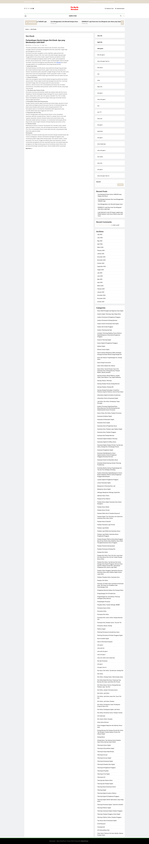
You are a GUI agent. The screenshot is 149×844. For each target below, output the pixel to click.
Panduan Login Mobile (103, 528)
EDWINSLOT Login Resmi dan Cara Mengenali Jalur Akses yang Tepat (96, 1)
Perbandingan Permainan (103, 601)
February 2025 (101, 289)
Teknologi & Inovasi (102, 755)
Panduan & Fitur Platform (103, 498)
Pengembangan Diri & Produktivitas (106, 593)
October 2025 (100, 263)
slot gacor (100, 93)
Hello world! (116, 225)
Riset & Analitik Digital (103, 638)
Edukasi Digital (101, 346)
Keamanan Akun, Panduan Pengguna (106, 432)
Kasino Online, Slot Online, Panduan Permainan (109, 413)
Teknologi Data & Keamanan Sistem (106, 787)
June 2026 (100, 237)
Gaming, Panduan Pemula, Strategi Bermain (108, 383)
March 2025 (100, 285)
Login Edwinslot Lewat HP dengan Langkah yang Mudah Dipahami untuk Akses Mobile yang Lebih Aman (110, 214)
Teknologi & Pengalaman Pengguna (106, 767)
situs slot (99, 118)
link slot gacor (101, 55)
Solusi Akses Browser (103, 722)
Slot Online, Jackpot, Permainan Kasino (107, 690)
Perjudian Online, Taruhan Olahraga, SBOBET (108, 604)
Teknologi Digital (101, 790)
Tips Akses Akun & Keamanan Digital (106, 820)
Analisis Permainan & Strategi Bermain (107, 320)
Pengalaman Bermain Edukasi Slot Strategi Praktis (110, 590)
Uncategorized (101, 827)
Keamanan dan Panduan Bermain (105, 435)
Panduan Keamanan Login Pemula (106, 524)
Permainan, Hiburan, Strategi (104, 625)
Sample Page (73, 16)
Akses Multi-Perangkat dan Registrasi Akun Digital (110, 311)
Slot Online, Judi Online (103, 693)
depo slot (99, 86)
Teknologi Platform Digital (104, 807)
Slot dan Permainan (102, 661)
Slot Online (100, 673)
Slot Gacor (100, 67)
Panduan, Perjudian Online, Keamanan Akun (108, 577)
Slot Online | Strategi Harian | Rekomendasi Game (110, 677)
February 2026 (101, 250)
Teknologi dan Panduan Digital (105, 783)
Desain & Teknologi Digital (104, 340)
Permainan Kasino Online (103, 608)
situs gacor (100, 645)
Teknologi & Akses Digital (104, 745)
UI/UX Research (101, 823)
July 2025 (99, 273)
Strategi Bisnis (101, 737)
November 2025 (101, 260)
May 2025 (99, 279)
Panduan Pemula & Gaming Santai (106, 546)
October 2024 (100, 301)
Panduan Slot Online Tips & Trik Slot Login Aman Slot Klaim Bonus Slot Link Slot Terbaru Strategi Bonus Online (109, 557)
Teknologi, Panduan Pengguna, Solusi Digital (108, 814)
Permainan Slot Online (103, 614)
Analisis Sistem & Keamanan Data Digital (108, 323)
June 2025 (100, 276)
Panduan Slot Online (102, 552)
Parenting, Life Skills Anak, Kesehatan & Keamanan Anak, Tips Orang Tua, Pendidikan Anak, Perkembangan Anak (110, 585)
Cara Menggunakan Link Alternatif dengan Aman (110, 204)
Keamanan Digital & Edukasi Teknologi (107, 438)
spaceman (100, 131)
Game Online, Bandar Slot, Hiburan (106, 365)
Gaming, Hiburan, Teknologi (104, 380)
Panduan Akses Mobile (103, 507)
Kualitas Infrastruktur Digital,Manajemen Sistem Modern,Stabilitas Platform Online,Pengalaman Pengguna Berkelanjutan (109, 474)
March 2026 (100, 247)
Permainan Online (101, 611)
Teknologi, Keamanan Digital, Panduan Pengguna (109, 811)
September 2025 (101, 266)
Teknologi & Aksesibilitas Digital (105, 748)
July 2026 (99, 234)
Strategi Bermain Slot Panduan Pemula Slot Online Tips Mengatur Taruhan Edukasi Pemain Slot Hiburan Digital (110, 732)
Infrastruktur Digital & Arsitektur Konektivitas (109, 395)
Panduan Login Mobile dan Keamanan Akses (108, 531)
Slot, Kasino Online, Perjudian (104, 719)
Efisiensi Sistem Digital (103, 349)
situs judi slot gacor (102, 651)
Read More (28, 148)
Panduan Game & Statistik (104, 521)
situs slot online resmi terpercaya (106, 657)
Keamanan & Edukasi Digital (104, 416)
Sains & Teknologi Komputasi (105, 641)
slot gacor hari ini (101, 667)
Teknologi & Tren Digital (103, 774)
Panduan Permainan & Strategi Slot (106, 549)
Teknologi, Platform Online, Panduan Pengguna (109, 817)
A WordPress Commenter (104, 225)
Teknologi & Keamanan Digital (105, 761)
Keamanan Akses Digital (103, 422)
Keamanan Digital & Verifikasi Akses (106, 442)
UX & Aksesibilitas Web (103, 830)
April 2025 (100, 282)
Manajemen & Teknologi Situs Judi (106, 486)
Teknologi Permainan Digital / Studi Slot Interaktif (110, 804)
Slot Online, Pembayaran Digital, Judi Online (108, 709)
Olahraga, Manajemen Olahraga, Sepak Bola (108, 492)
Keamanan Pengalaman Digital (105, 450)
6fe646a (29, 45)
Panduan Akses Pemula (103, 510)
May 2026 (99, 241)
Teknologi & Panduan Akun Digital (106, 764)
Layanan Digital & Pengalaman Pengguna (107, 479)
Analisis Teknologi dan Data (104, 330)
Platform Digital (101, 629)
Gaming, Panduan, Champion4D (105, 387)
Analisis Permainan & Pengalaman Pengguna (108, 317)
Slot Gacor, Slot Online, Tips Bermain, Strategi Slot (110, 670)
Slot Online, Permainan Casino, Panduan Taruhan (109, 712)
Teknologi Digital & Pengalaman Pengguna (108, 796)
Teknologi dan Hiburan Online (105, 780)
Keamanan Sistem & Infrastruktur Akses (107, 460)
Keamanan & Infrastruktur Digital (105, 419)
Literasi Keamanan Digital (104, 482)
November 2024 (101, 298)
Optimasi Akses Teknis (103, 495)
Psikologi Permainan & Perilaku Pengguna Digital (110, 635)
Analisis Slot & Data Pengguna (105, 327)
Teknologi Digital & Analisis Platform (106, 793)
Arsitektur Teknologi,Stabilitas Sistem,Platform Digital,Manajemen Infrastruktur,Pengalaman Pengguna (109, 335)
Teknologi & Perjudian (103, 771)
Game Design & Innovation (104, 362)
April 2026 (100, 244)
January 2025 (100, 292)
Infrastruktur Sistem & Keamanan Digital (107, 398)
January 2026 (100, 253)
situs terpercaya (101, 144)
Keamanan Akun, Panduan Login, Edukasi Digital (109, 429)
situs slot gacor (101, 99)
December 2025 (101, 257)
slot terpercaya (101, 716)
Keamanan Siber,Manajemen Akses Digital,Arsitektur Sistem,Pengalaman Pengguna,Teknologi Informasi (107, 455)
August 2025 (100, 269)
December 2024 (101, 295)
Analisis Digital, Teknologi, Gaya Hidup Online (109, 314)
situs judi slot (100, 648)
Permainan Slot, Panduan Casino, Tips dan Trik (109, 622)
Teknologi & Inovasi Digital (104, 758)
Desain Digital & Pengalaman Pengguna (107, 343)
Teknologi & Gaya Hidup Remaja (105, 751)
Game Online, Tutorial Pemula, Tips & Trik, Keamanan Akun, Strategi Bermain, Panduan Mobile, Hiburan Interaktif (108, 370)
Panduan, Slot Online (102, 580)
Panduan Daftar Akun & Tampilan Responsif (108, 513)
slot (98, 74)
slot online (100, 156)
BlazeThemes (84, 841)
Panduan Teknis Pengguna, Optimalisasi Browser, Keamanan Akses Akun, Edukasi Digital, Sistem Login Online (110, 572)
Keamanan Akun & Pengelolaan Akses (107, 426)
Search (98, 182)
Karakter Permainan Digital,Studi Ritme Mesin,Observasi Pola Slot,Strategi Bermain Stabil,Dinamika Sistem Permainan (108, 408)
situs (98, 80)
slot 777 (99, 112)
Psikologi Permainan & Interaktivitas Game (108, 632)
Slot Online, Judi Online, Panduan (105, 701)
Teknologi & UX (101, 777)
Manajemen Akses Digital (104, 489)
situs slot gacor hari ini (103, 61)
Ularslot (58, 62)
